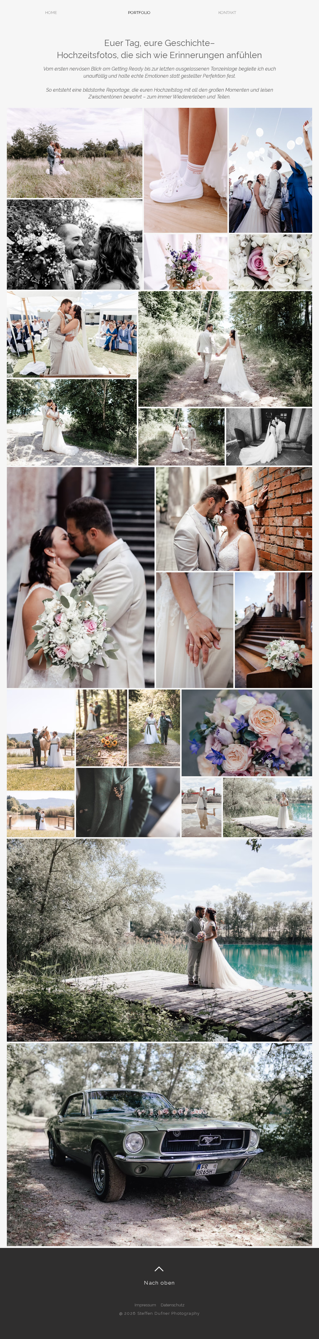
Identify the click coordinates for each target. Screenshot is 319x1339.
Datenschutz (172, 1305)
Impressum (145, 1305)
